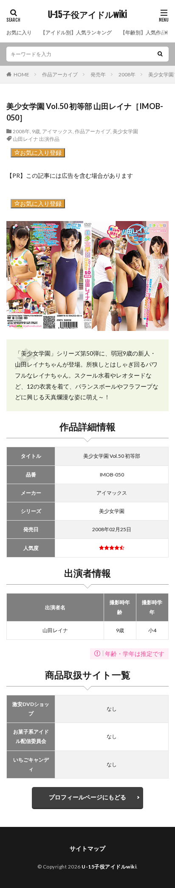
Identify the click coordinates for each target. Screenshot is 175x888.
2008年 (127, 74)
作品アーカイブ (60, 74)
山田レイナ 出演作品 (36, 139)
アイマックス (57, 131)
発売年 (98, 74)
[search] (160, 54)
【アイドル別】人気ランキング (76, 32)
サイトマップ (87, 848)
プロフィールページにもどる (87, 797)
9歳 (36, 131)
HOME (21, 74)
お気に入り (19, 32)
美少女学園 (125, 131)
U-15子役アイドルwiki (87, 15)
